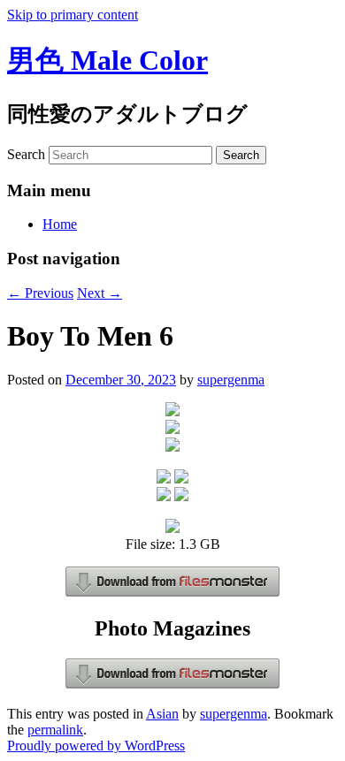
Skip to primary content (72, 14)
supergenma (230, 379)
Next (99, 293)
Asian (162, 713)
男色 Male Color (107, 60)
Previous (40, 293)
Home (59, 224)
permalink (55, 729)
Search (26, 154)
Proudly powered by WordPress (96, 745)
